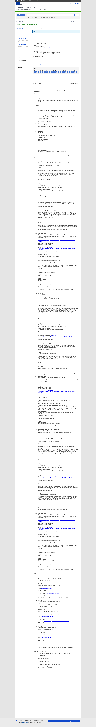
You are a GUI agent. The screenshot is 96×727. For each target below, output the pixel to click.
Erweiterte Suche (37, 17)
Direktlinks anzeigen (23, 38)
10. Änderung (20, 63)
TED (17, 21)
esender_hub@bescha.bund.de (46, 637)
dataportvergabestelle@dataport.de (44, 47)
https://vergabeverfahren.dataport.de (52, 593)
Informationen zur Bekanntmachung (21, 67)
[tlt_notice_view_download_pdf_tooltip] (35, 72)
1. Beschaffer (20, 51)
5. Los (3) (19, 57)
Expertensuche (44, 17)
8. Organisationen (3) (22, 60)
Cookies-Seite (25, 722)
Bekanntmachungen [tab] (20, 28)
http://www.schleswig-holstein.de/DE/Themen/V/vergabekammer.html (56, 621)
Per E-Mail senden (23, 44)
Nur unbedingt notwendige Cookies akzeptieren (70, 721)
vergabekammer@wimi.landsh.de (47, 616)
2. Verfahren (20, 54)
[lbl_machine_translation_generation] (48, 76)
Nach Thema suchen (52, 17)
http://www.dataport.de (48, 591)
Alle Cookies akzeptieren (54, 721)
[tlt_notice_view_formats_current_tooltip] (76, 83)
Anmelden (71, 3)
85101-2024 (58, 32)
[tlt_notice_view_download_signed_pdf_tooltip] (40, 64)
